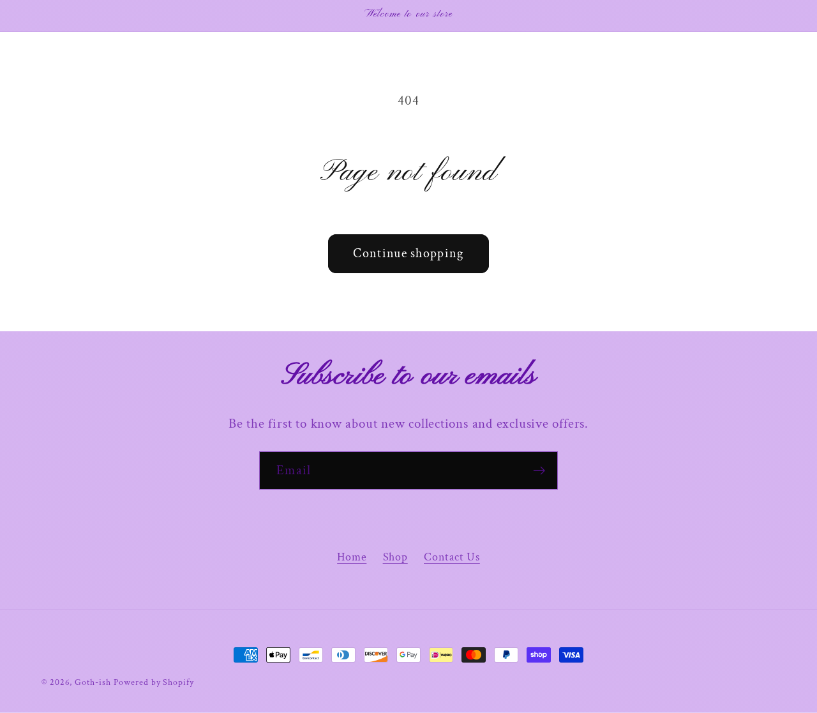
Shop (395, 557)
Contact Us (452, 557)
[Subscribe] (539, 470)
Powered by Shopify (153, 682)
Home (351, 557)
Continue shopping (408, 253)
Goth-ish (92, 682)
